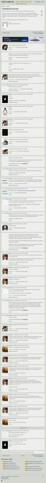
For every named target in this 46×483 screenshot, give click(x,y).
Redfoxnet (11, 100)
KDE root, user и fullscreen (33, 470)
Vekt (9, 434)
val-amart (10, 79)
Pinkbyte (10, 262)
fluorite (10, 111)
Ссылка (3, 28)
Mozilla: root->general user (11, 468)
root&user (8, 461)
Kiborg (10, 349)
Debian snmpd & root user (11, 466)
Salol (10, 22)
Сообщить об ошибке (4, 477)
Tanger (10, 183)
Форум (29, 1)
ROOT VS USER (9, 463)
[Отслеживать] (41, 15)
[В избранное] (41, 11)
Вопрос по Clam (6, 32)
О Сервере (3, 476)
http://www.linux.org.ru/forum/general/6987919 (26, 190)
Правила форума (8, 476)
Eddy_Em (11, 57)
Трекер (21, 3)
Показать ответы (12, 81)
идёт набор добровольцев (33, 461)
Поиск (25, 3)
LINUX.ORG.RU (7, 2)
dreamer (10, 47)
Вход (43, 1)
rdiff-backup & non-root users (34, 468)
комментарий (9, 84)
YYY (10, 69)
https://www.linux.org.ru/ (5, 478)
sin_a (10, 207)
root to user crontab (10, 465)
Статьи (26, 1)
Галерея (22, 1)
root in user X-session (32, 466)
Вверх (43, 476)
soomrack (11, 141)
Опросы (18, 3)
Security (8, 6)
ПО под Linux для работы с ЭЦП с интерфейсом (37, 33)
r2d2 (9, 218)
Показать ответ (11, 102)
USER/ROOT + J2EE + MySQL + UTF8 (36, 463)
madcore (10, 131)
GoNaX (10, 227)
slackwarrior (11, 151)
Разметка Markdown (15, 476)
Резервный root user (10, 8)
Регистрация (38, 1)
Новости (18, 1)
